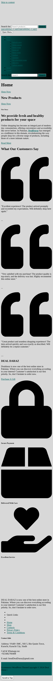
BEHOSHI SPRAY (17, 42)
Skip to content (8, 2)
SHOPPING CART (19, 29)
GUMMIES (15, 58)
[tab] (7, 32)
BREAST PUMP (16, 53)
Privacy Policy (13, 630)
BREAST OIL (15, 50)
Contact (9, 70)
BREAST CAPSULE (17, 45)
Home (8, 37)
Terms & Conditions (16, 632)
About (8, 68)
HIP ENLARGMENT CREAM (19, 60)
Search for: (6, 26)
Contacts (11, 627)
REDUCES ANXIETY (17, 65)
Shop (8, 40)
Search (42, 27)
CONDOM (15, 55)
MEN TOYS (15, 63)
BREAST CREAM (16, 47)
